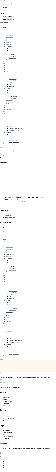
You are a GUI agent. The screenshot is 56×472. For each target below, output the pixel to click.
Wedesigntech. (8, 459)
